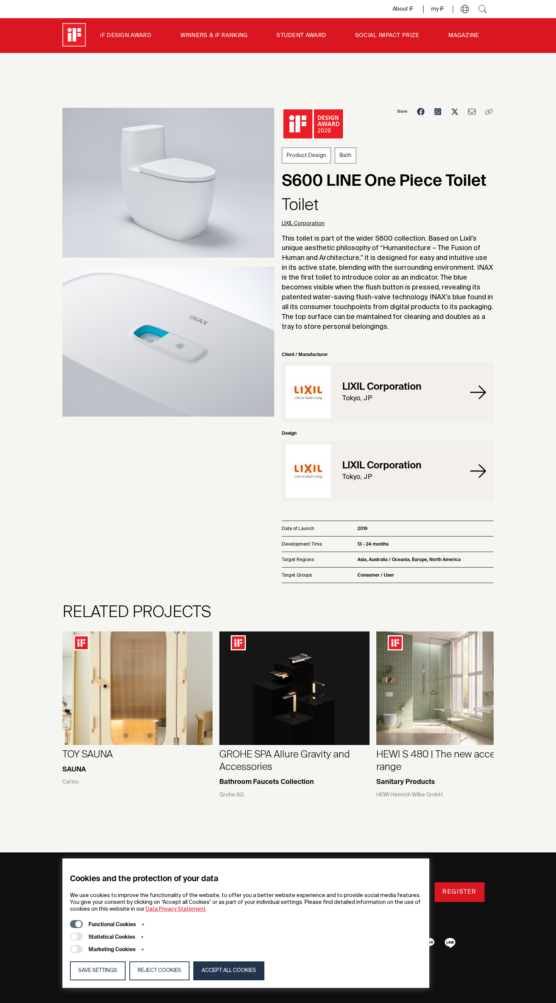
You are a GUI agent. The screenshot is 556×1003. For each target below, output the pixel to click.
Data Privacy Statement (176, 909)
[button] (465, 9)
